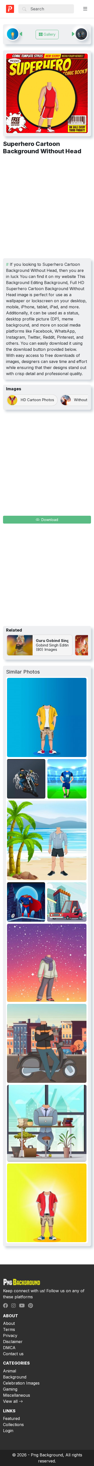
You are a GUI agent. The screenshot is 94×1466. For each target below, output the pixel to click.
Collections (13, 1424)
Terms (9, 1329)
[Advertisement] (47, 208)
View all (10, 1401)
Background (14, 1376)
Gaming (10, 1389)
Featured (11, 1418)
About (9, 1323)
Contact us (13, 1353)
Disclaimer (13, 1341)
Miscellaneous (16, 1395)
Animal (9, 1370)
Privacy (10, 1335)
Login (8, 1430)
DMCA (9, 1347)
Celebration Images (21, 1383)
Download (49, 520)
